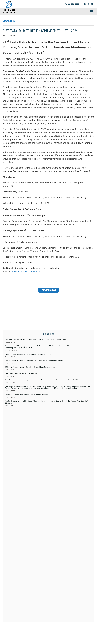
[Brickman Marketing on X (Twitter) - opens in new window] (89, 4)
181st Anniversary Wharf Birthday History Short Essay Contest (30, 367)
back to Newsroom (49, 290)
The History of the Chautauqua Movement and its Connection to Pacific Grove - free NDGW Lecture (44, 380)
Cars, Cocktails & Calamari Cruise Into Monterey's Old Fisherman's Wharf (34, 360)
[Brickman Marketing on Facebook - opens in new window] (85, 4)
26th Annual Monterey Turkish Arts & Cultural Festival (26, 394)
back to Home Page (9, 7)
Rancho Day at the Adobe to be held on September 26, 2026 (29, 354)
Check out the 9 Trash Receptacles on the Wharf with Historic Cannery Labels (36, 339)
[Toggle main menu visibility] (92, 11)
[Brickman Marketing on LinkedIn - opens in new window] (92, 4)
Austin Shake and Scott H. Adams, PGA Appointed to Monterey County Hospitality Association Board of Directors (46, 402)
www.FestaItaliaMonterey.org (26, 271)
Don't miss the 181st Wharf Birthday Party (22, 373)
